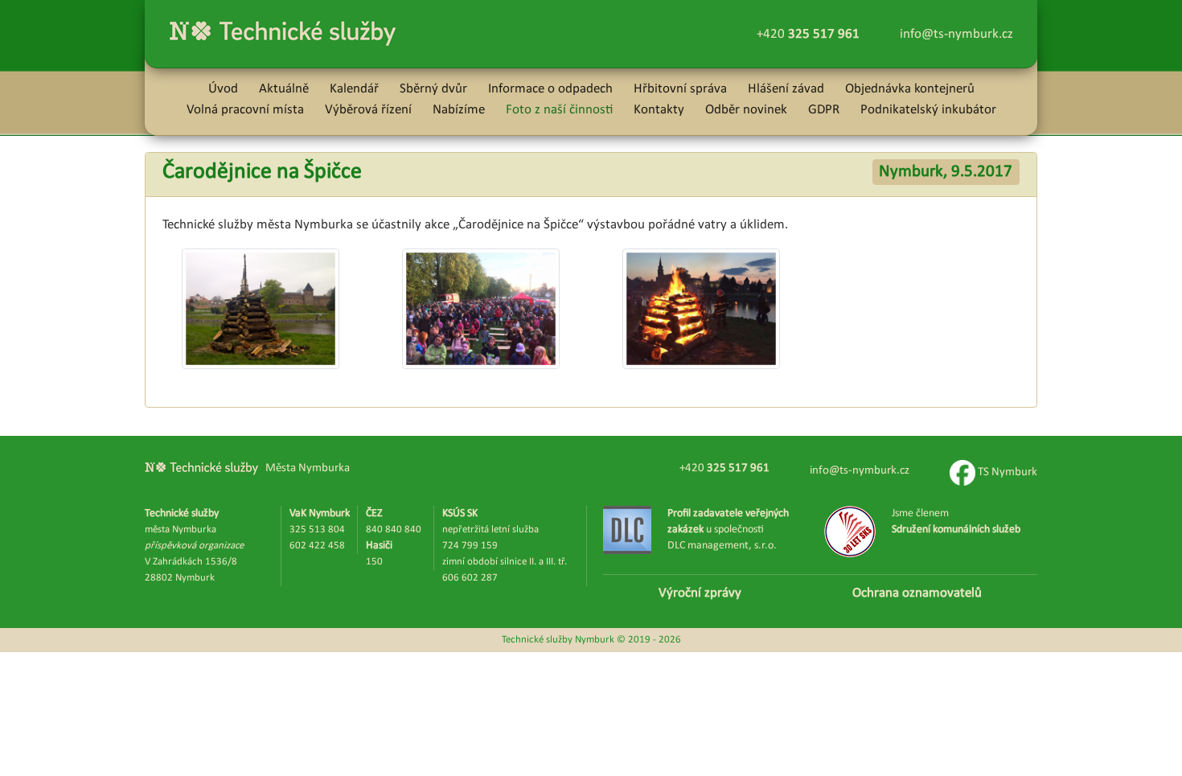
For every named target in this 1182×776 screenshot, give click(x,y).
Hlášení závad (786, 89)
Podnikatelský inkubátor (928, 110)
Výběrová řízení (368, 110)
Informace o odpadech (550, 89)
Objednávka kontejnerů (910, 89)
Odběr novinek (746, 110)
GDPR (823, 110)
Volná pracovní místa (245, 110)
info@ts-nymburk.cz (956, 34)
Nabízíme (459, 110)
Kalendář (354, 89)
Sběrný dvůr (433, 89)
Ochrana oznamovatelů (917, 593)
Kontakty (659, 110)
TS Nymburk (1006, 472)
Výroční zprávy (700, 593)
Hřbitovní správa (680, 89)
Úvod (223, 89)
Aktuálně (284, 89)
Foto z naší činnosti (559, 110)
